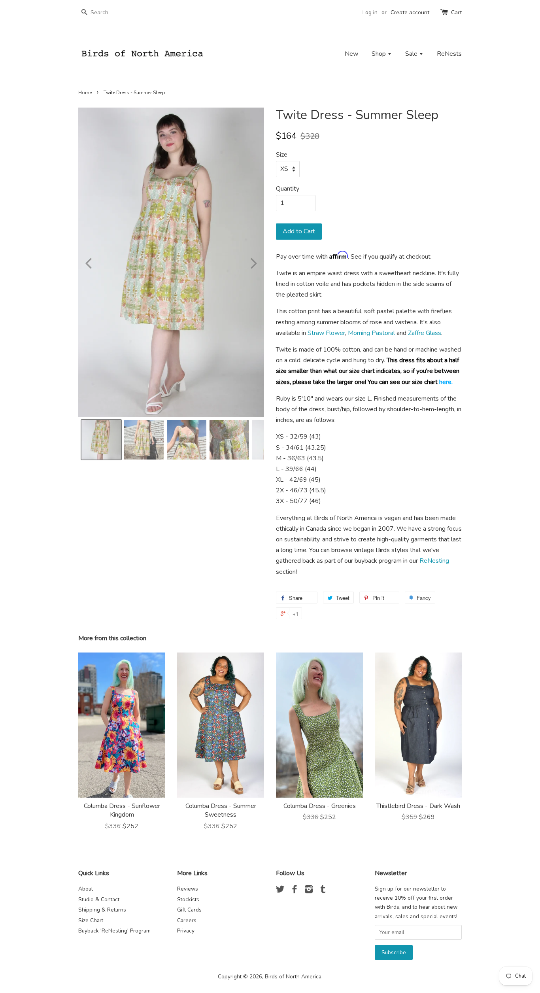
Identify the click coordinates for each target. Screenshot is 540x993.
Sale (412, 53)
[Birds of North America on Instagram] (308, 891)
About (85, 889)
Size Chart (90, 920)
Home (85, 92)
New (351, 53)
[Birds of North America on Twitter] (280, 891)
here (445, 382)
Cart (456, 12)
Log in (370, 12)
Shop (379, 53)
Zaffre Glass (424, 333)
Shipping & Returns (102, 910)
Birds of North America (293, 976)
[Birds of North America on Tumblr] (323, 891)
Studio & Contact (98, 899)
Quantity (287, 188)
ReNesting (434, 560)
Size (281, 154)
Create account (410, 12)
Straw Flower (326, 333)
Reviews (187, 889)
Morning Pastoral (371, 333)
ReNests (449, 53)
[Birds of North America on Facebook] (294, 891)
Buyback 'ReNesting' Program (114, 930)
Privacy (185, 930)
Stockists (188, 899)
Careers (186, 920)
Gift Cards (189, 910)
